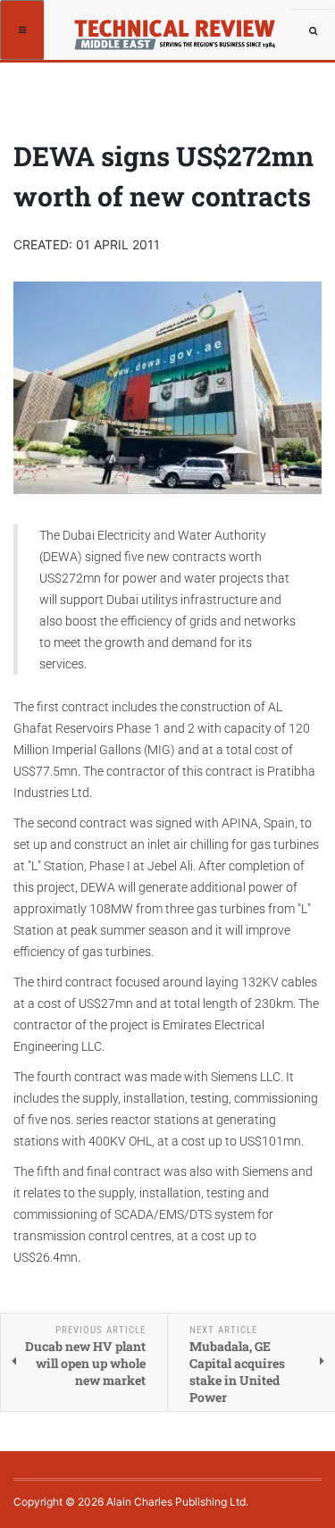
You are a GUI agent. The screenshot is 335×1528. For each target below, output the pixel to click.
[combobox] (312, 31)
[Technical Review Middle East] (180, 29)
